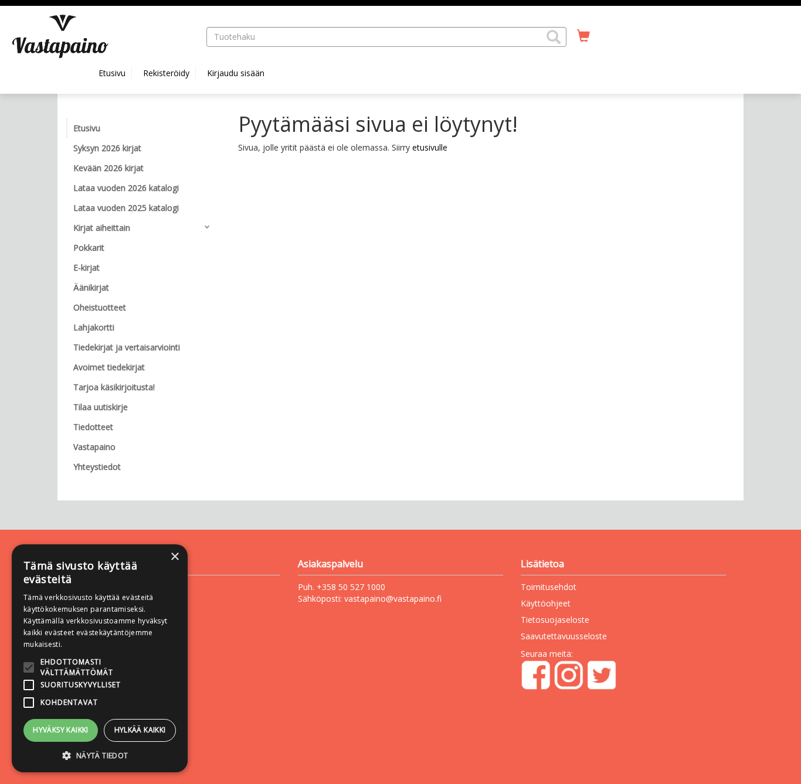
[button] (554, 37)
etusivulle (429, 147)
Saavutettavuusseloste (564, 636)
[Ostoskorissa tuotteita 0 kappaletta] (583, 36)
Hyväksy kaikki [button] (61, 730)
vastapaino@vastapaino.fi (393, 598)
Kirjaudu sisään (235, 73)
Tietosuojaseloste (555, 619)
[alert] (100, 658)
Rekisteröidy (166, 73)
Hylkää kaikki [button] (140, 730)
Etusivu (112, 73)
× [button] (174, 557)
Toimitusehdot (548, 586)
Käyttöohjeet (546, 603)
